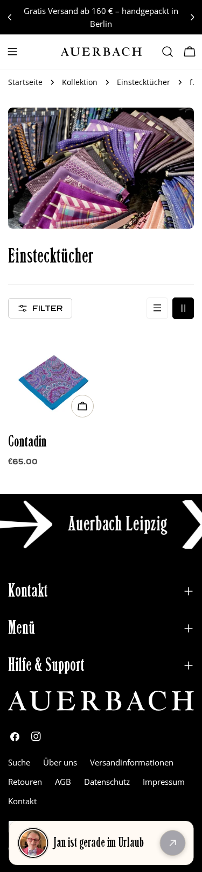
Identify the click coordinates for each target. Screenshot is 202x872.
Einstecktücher (143, 82)
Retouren (25, 781)
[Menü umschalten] (12, 51)
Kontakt (22, 801)
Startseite (25, 82)
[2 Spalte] (183, 308)
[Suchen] (167, 51)
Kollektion (79, 82)
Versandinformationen (131, 762)
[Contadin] (53, 377)
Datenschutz (107, 781)
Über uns (60, 762)
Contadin (27, 442)
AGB (63, 781)
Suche (19, 762)
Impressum (164, 781)
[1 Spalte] (157, 308)
